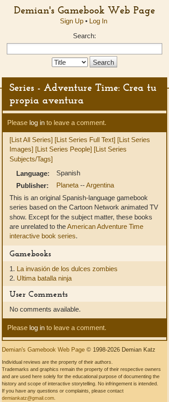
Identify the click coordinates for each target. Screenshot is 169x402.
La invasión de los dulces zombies (67, 268)
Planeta (68, 185)
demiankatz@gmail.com (28, 398)
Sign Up (71, 21)
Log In (98, 21)
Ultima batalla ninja (44, 278)
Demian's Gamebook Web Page (84, 10)
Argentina (100, 185)
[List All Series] (31, 139)
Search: (84, 36)
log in (37, 122)
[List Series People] (63, 149)
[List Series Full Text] (85, 139)
